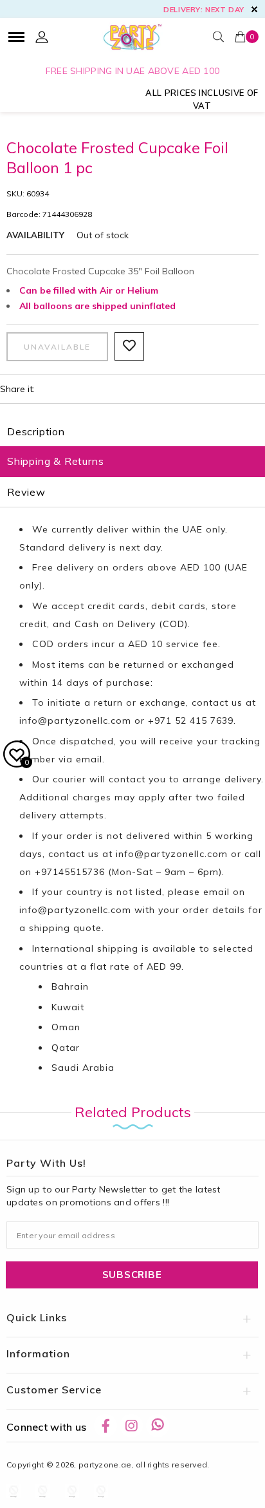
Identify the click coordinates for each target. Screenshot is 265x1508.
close (254, 9)
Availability (35, 235)
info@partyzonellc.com (75, 720)
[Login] (42, 37)
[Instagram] (131, 1425)
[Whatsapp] (157, 1425)
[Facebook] (105, 1425)
